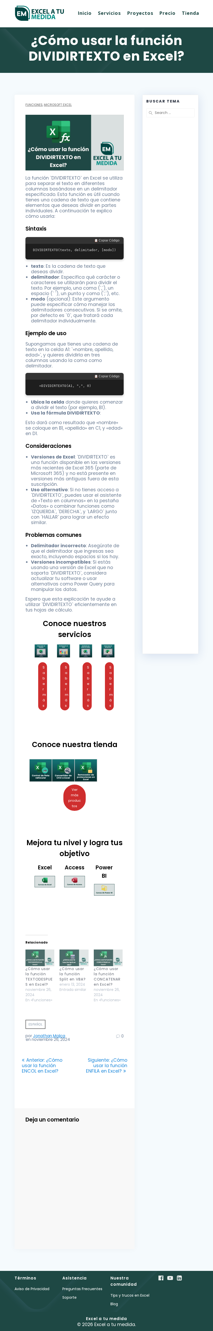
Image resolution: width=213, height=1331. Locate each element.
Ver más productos (74, 797)
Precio (167, 13)
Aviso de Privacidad (32, 1288)
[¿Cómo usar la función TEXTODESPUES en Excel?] (39, 958)
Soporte (69, 1297)
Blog (114, 1304)
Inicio (85, 13)
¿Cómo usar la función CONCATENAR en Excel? (107, 976)
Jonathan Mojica (49, 1036)
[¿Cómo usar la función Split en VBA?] (73, 958)
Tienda (190, 13)
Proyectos (140, 13)
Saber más (44, 686)
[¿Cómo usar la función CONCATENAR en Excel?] (108, 958)
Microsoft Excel (58, 105)
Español (36, 1024)
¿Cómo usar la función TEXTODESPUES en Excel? (39, 976)
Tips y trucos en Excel (129, 1295)
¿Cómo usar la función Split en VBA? (72, 974)
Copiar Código (108, 240)
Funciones (34, 105)
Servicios (109, 13)
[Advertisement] (170, 245)
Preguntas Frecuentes (82, 1288)
